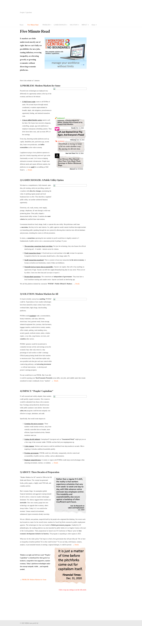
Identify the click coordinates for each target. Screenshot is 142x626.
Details (30, 170)
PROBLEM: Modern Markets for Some (34, 579)
